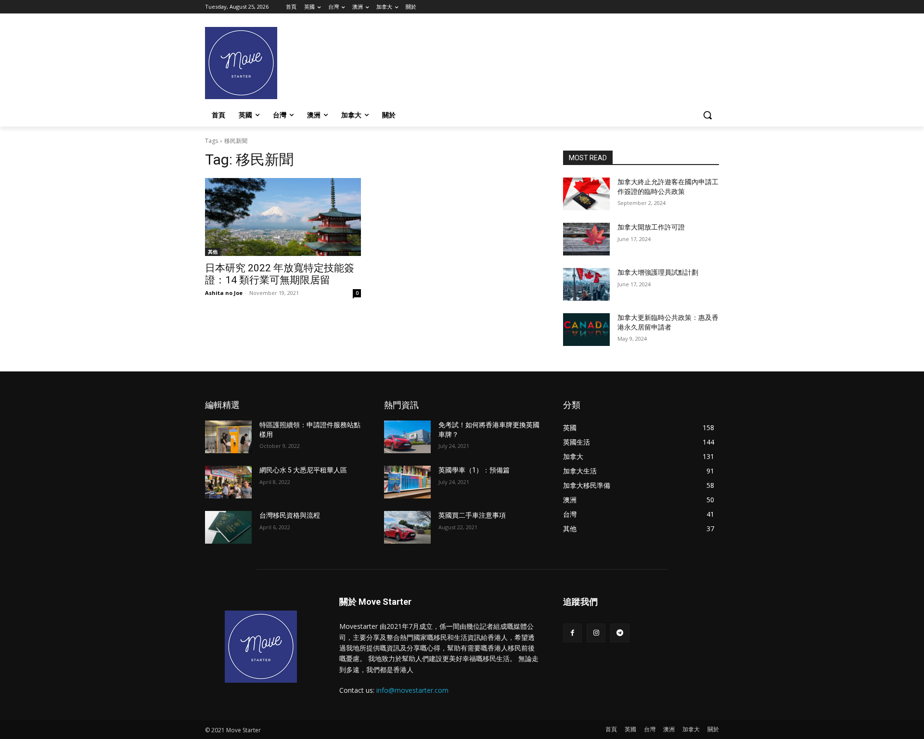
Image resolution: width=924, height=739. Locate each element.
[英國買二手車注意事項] (407, 527)
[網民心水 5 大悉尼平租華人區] (228, 482)
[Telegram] (619, 633)
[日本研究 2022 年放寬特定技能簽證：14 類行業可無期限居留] (283, 217)
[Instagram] (596, 633)
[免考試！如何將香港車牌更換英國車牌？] (407, 436)
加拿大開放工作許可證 (651, 227)
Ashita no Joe (224, 292)
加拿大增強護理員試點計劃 (657, 272)
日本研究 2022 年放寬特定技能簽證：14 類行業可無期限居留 (279, 274)
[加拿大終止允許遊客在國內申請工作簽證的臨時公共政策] (586, 194)
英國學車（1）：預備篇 (474, 470)
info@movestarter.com (412, 690)
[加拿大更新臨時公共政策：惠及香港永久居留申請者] (586, 329)
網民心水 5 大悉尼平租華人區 (303, 470)
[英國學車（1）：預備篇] (407, 482)
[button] (707, 115)
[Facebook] (572, 633)
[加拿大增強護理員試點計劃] (586, 284)
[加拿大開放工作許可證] (586, 239)
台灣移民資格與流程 (289, 515)
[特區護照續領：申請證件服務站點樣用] (228, 436)
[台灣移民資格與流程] (228, 527)
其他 (213, 251)
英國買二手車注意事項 (472, 515)
